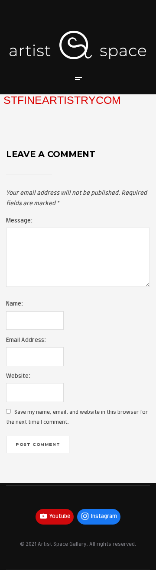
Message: (19, 221)
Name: (14, 304)
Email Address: (26, 340)
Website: (18, 376)
